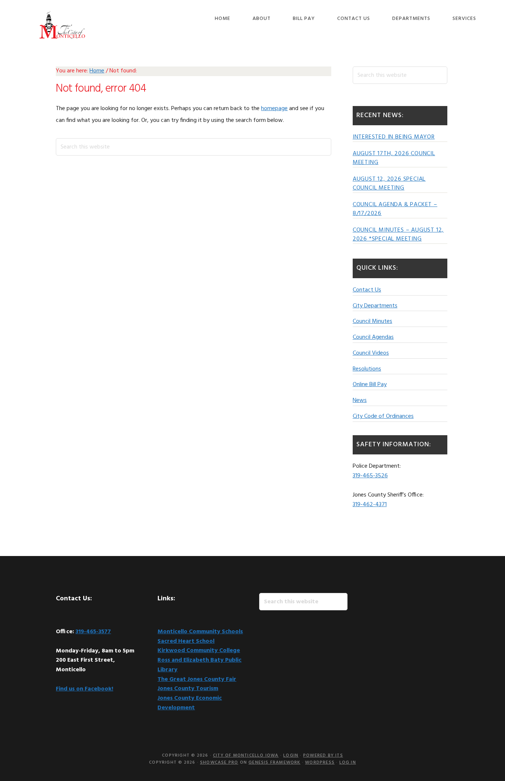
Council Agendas (373, 337)
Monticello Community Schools (200, 632)
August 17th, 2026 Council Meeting (394, 158)
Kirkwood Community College (198, 650)
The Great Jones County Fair (196, 679)
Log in (347, 762)
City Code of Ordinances (383, 416)
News (360, 400)
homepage (274, 108)
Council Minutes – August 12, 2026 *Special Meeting (398, 234)
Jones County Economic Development (189, 703)
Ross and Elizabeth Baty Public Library (199, 665)
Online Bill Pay (370, 384)
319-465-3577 (93, 632)
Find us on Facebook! (84, 689)
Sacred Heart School (185, 641)
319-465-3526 (370, 476)
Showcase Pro (219, 762)
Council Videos (371, 353)
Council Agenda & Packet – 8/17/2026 (395, 209)
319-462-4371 (370, 504)
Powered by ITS (323, 755)
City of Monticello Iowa (62, 25)
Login (290, 755)
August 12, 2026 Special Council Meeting (389, 183)
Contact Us (367, 290)
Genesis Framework (274, 762)
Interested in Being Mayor (394, 137)
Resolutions (367, 369)
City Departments (375, 306)
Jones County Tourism (187, 688)
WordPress (320, 762)
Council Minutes (372, 321)
